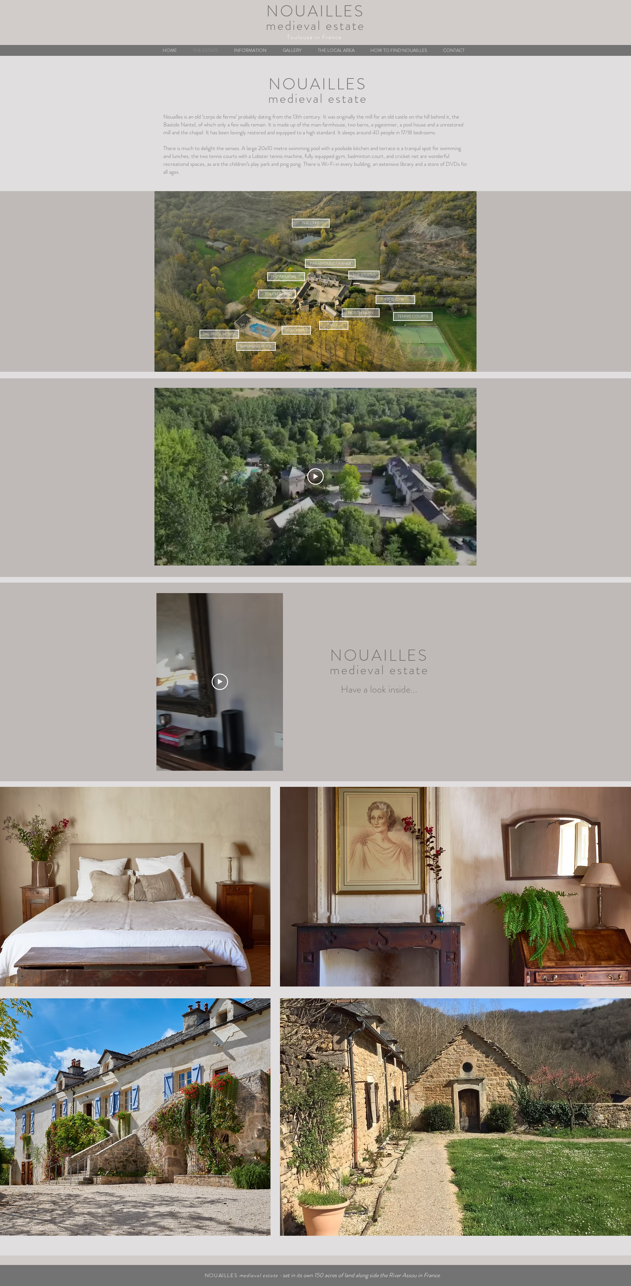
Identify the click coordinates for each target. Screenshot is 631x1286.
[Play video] (315, 476)
